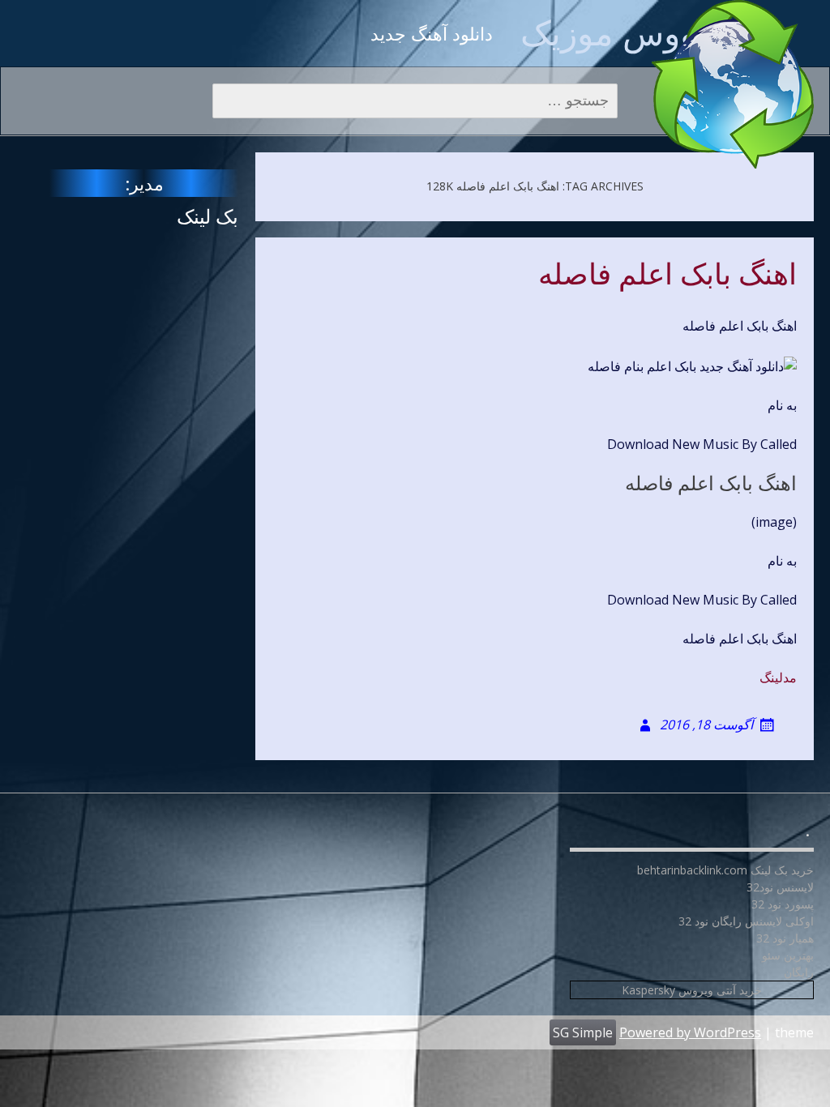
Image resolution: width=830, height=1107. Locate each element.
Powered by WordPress (690, 1032)
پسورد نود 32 (782, 904)
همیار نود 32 (785, 938)
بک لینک (207, 216)
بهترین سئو (788, 955)
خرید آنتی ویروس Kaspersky (692, 990)
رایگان (799, 972)
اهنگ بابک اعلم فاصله (667, 274)
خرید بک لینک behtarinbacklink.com (725, 870)
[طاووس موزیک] (732, 84)
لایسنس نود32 (780, 887)
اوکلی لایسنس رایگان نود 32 (746, 921)
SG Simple (583, 1032)
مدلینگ (778, 677)
